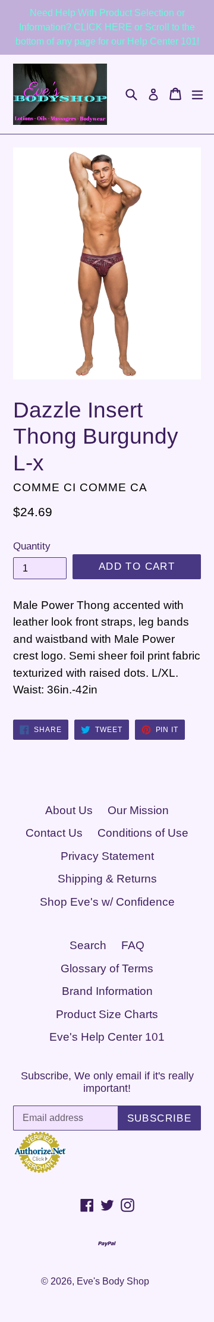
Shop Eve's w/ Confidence (107, 902)
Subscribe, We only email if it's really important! (107, 1082)
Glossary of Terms (107, 968)
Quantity (32, 546)
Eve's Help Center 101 (107, 1037)
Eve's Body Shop (113, 1281)
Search (88, 945)
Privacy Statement (107, 856)
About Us (69, 810)
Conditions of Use (142, 833)
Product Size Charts (107, 1014)
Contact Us (54, 833)
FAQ (132, 945)
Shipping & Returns (107, 878)
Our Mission (138, 810)
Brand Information (107, 991)
